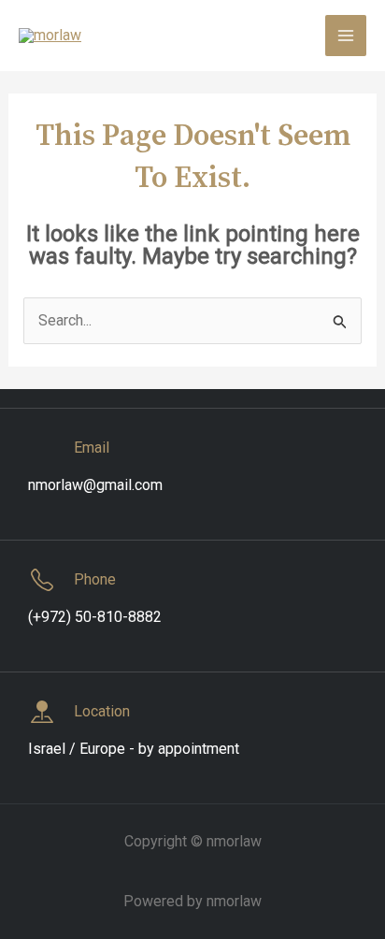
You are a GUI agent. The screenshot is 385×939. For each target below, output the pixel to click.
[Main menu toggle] (345, 35)
